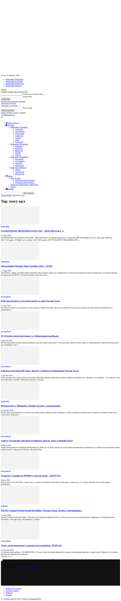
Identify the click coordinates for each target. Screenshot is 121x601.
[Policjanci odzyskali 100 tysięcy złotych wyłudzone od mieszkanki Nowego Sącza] (20, 364)
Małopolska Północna (14, 86)
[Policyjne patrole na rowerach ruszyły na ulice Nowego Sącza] (20, 294)
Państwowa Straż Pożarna (25, 180)
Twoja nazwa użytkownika (33, 94)
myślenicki (19, 142)
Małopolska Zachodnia (14, 81)
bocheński (19, 149)
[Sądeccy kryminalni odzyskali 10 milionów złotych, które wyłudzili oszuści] (20, 434)
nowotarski (19, 159)
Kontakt (11, 189)
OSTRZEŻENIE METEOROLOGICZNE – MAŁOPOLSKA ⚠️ (32, 231)
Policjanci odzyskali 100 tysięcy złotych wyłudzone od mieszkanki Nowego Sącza (40, 371)
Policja (12, 187)
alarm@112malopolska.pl (27, 567)
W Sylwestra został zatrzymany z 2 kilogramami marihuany (30, 336)
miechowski (19, 172)
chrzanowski (20, 131)
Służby (10, 176)
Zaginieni (4, 506)
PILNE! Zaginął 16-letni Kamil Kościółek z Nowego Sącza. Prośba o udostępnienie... (42, 510)
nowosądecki (20, 161)
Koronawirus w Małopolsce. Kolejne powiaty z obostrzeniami (30, 406)
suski (17, 140)
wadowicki (19, 136)
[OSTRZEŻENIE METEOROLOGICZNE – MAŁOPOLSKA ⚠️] (20, 224)
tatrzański (18, 163)
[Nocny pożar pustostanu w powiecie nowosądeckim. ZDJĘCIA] (20, 539)
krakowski (19, 129)
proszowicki (19, 174)
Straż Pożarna (15, 178)
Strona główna (6, 195)
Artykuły (10, 125)
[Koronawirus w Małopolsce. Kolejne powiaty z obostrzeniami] (20, 399)
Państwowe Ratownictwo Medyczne (24, 185)
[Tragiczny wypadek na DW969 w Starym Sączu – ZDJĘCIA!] (20, 469)
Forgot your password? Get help (13, 101)
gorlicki (18, 155)
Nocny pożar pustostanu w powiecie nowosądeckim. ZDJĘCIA (31, 545)
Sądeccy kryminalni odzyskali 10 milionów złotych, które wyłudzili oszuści (37, 440)
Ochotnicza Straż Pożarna (24, 183)
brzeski (17, 153)
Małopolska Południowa (15, 84)
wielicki (18, 138)
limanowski (19, 166)
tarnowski (18, 146)
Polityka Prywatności (14, 589)
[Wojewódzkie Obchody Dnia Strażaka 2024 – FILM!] (20, 259)
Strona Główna (13, 123)
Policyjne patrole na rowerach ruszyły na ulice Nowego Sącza (30, 301)
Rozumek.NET (35, 599)
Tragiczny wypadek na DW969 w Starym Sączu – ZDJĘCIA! (31, 475)
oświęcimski (19, 134)
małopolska (5, 226)
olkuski (18, 170)
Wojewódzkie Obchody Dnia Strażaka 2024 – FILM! (26, 266)
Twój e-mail (27, 108)
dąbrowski (19, 151)
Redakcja (9, 593)
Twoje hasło (27, 97)
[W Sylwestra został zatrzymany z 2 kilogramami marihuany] (20, 329)
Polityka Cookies (12, 591)
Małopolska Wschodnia (14, 79)
